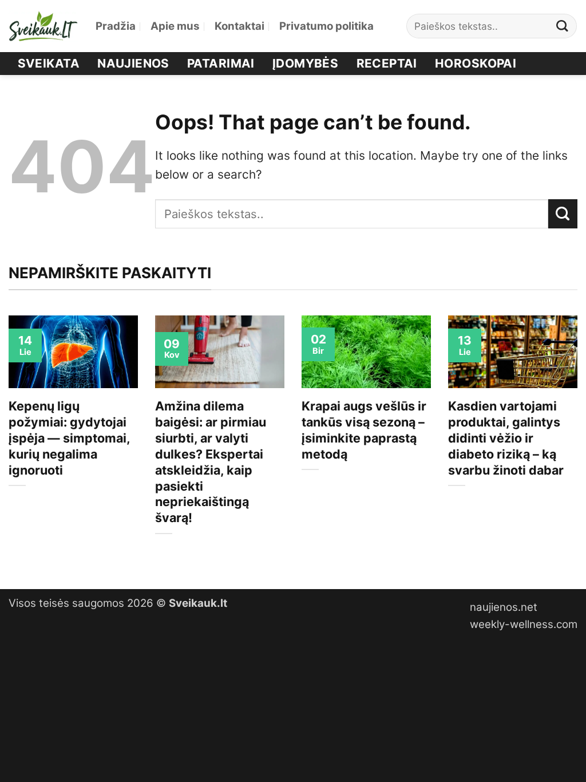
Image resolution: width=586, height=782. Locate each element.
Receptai (387, 63)
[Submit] (562, 26)
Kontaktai (239, 26)
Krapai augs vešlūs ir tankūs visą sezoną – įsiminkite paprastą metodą (364, 429)
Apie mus (175, 26)
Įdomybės (305, 63)
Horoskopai (475, 63)
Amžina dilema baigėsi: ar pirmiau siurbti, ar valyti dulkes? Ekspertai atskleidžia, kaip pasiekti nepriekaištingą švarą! (210, 462)
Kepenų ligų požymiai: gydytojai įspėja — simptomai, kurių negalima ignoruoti (69, 437)
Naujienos (133, 63)
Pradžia (116, 26)
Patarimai (221, 63)
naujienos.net (503, 607)
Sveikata (49, 63)
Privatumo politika (326, 26)
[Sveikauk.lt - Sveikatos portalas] (43, 26)
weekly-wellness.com (523, 624)
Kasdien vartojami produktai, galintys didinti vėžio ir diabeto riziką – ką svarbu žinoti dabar (506, 437)
